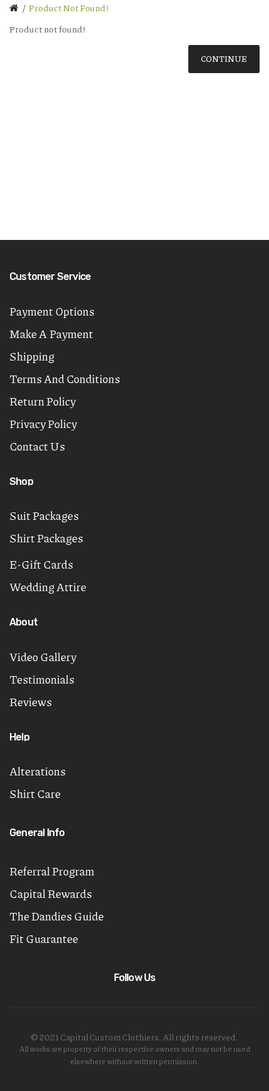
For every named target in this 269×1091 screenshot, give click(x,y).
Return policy (42, 401)
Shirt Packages (46, 538)
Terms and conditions (64, 379)
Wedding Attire (47, 587)
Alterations (37, 771)
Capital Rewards (50, 893)
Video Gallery (42, 657)
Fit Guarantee (43, 938)
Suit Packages (44, 515)
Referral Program (51, 871)
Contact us (37, 446)
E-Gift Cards (41, 564)
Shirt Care (35, 793)
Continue (224, 58)
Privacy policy (43, 424)
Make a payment (51, 334)
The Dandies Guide (56, 916)
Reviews (30, 702)
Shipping (31, 356)
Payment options (51, 311)
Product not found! (69, 7)
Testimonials (41, 679)
